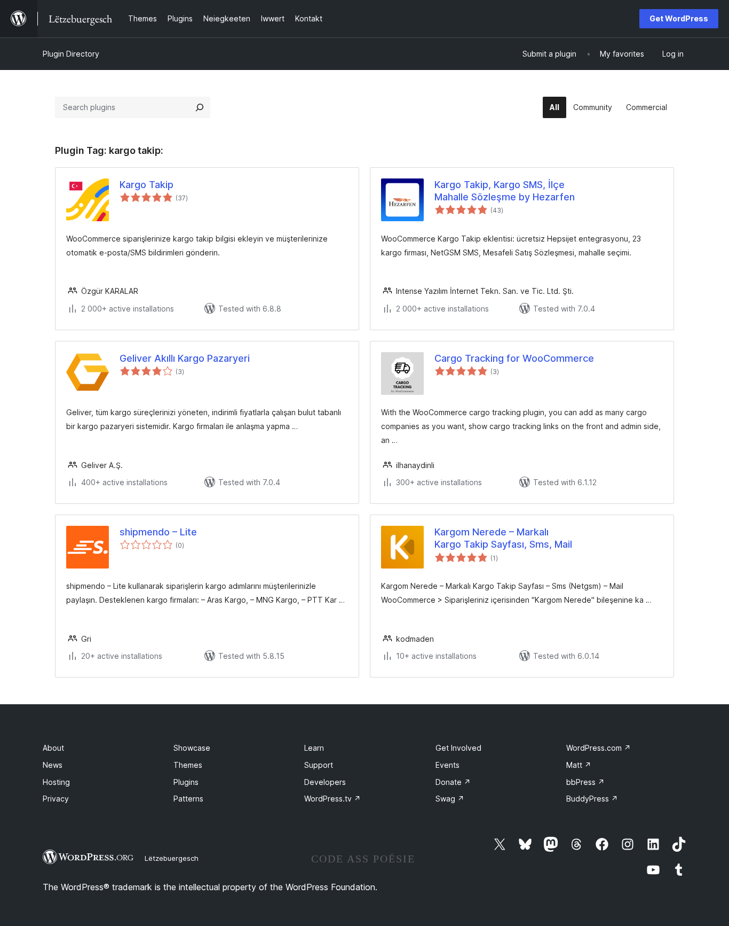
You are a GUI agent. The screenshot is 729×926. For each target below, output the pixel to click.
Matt (578, 764)
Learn (314, 747)
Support (318, 764)
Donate (453, 782)
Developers (325, 782)
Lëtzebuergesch (172, 858)
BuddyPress (592, 798)
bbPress (585, 782)
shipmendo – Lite (158, 532)
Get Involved (458, 747)
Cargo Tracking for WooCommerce (514, 358)
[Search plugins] (199, 107)
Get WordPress (678, 18)
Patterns (188, 798)
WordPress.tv (332, 798)
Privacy (56, 798)
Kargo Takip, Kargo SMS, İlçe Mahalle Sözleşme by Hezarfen (504, 191)
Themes (187, 764)
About (53, 747)
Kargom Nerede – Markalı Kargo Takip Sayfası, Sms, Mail (503, 538)
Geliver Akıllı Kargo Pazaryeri (185, 358)
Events (447, 764)
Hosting (56, 782)
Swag (449, 798)
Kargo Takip (146, 184)
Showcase (191, 747)
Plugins (186, 782)
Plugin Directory (71, 53)
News (52, 764)
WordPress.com (598, 747)
